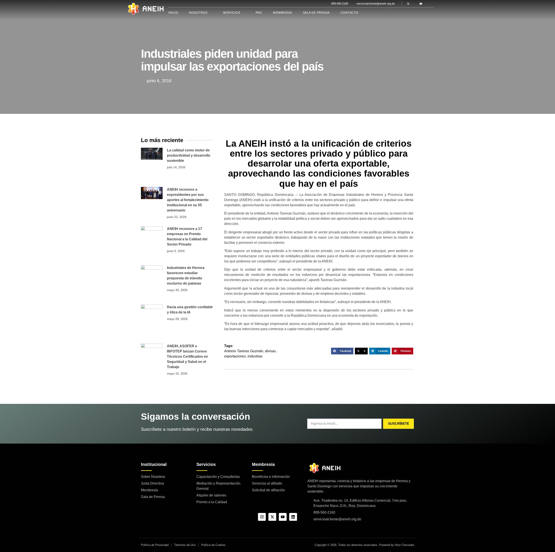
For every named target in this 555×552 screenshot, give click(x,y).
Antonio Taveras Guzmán (243, 351)
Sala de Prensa (316, 12)
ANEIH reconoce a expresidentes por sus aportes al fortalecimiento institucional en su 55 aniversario (188, 200)
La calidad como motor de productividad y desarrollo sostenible (188, 155)
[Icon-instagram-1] (414, 3)
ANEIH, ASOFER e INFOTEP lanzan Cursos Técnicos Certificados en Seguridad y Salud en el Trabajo (187, 356)
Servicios (231, 12)
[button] (342, 351)
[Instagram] (262, 517)
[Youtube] (420, 3)
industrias (255, 356)
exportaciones (235, 356)
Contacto (349, 12)
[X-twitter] (408, 3)
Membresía (282, 12)
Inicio (173, 12)
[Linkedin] (293, 517)
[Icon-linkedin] (427, 3)
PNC (259, 12)
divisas (270, 351)
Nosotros (198, 12)
